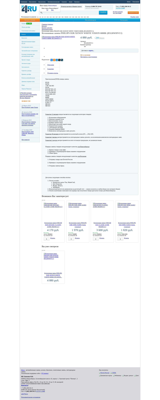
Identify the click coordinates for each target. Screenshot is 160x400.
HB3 (59, 17)
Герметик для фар (26, 70)
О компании (24, 1)
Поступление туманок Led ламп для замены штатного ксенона (29, 123)
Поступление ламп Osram (30, 107)
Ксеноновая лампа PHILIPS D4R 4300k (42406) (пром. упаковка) (77, 225)
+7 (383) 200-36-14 (27, 388)
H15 (54, 17)
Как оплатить (32, 1)
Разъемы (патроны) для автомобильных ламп (28, 55)
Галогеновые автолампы (28, 30)
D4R (88, 17)
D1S (70, 17)
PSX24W (66, 17)
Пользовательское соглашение (30, 397)
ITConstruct (44, 373)
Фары (23, 85)
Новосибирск (52, 5)
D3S (82, 17)
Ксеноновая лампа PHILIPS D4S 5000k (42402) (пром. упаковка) (127, 225)
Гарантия (64, 1)
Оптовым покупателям (54, 1)
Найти (103, 12)
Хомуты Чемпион (26, 89)
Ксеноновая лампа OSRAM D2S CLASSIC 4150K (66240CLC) (102, 225)
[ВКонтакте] (51, 60)
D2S (79, 17)
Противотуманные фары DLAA (28, 42)
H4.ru (23, 370)
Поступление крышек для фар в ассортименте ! (30, 114)
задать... (91, 50)
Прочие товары (26, 60)
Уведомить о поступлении (88, 57)
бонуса (100, 38)
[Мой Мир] (57, 60)
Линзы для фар (26, 27)
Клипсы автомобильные (28, 78)
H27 (57, 17)
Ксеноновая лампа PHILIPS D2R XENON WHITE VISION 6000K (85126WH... (53, 275)
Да (47, 10)
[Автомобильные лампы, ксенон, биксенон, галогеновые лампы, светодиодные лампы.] (29, 9)
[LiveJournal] (62, 60)
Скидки (26, 23)
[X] (59, 60)
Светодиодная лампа (27, 47)
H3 (40, 17)
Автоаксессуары (26, 63)
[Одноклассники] (54, 60)
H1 (37, 17)
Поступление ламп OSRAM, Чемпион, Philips (28, 133)
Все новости (26, 139)
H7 (45, 17)
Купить (52, 238)
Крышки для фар (26, 74)
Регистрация (136, 1)
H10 (48, 17)
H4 (42, 17)
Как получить (42, 1)
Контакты (77, 1)
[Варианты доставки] (104, 373)
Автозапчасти (25, 67)
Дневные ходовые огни (28, 81)
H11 (51, 17)
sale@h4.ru (24, 394)
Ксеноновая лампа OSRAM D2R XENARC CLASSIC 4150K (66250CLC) (53, 225)
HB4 (62, 17)
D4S (85, 17)
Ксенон (24, 34)
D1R (73, 17)
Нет (52, 10)
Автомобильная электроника (30, 50)
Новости (26, 101)
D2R (76, 17)
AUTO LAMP (120, 8)
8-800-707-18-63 (26, 389)
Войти (128, 1)
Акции (70, 1)
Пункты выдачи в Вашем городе (71, 6)
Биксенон (24, 38)
